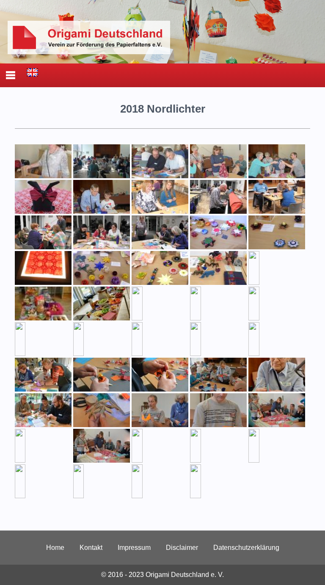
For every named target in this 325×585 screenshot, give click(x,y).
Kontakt (91, 547)
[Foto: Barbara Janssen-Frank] (218, 211)
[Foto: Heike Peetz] (276, 282)
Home (55, 547)
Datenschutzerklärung (246, 547)
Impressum (134, 547)
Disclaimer (182, 547)
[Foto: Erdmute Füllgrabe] (43, 175)
